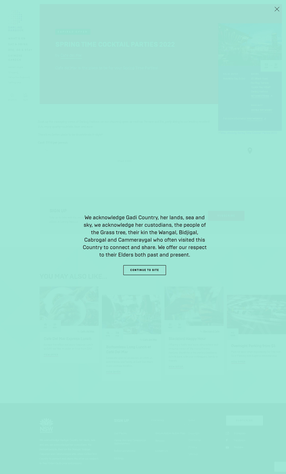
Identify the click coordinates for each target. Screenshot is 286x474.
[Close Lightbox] (277, 9)
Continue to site (144, 270)
